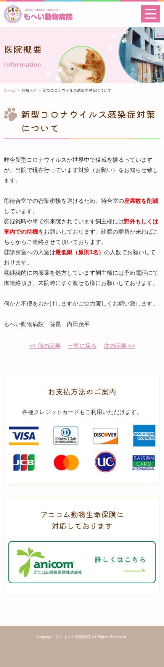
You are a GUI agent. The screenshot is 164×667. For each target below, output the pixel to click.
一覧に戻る (82, 345)
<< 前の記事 (45, 345)
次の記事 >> (119, 345)
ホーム (9, 90)
